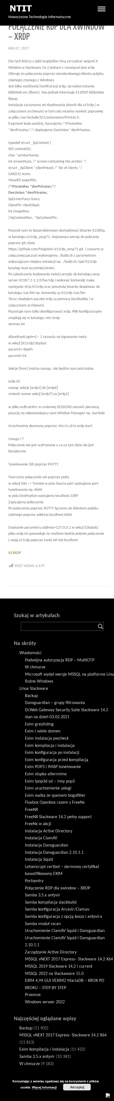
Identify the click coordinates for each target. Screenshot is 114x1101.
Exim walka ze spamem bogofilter (55, 795)
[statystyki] (108, 1095)
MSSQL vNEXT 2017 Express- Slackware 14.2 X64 (63, 1035)
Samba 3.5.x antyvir (42, 895)
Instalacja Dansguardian (46, 845)
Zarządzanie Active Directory (51, 952)
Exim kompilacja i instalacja (50, 746)
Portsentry (34, 881)
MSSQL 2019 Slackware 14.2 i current (58, 966)
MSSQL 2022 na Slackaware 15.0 (54, 974)
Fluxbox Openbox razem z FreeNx (55, 802)
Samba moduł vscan (43, 924)
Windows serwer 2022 (45, 1002)
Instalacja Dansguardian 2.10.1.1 (54, 852)
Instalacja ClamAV (41, 838)
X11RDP (14, 553)
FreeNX (31, 810)
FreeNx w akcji (38, 824)
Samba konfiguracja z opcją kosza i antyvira (63, 916)
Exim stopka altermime (46, 774)
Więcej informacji (44, 1087)
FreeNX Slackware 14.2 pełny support (58, 817)
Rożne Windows (39, 681)
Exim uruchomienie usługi (48, 788)
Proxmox (33, 995)
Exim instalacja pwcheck (47, 738)
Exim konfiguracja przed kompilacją (56, 760)
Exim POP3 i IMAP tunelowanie (53, 767)
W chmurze (35, 667)
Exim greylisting (39, 724)
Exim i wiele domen (42, 731)
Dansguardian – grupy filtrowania (55, 703)
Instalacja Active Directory (48, 831)
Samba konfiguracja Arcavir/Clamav (57, 909)
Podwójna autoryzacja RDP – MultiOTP (59, 660)
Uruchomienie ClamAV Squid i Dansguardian (65, 931)
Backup (31, 696)
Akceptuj (77, 1087)
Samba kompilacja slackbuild (50, 902)
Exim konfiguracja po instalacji (52, 753)
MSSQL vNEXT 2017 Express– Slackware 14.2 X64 (69, 959)
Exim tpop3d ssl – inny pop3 (50, 781)
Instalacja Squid (39, 859)
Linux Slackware (33, 688)
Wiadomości (30, 653)
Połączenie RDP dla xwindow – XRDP (57, 888)
